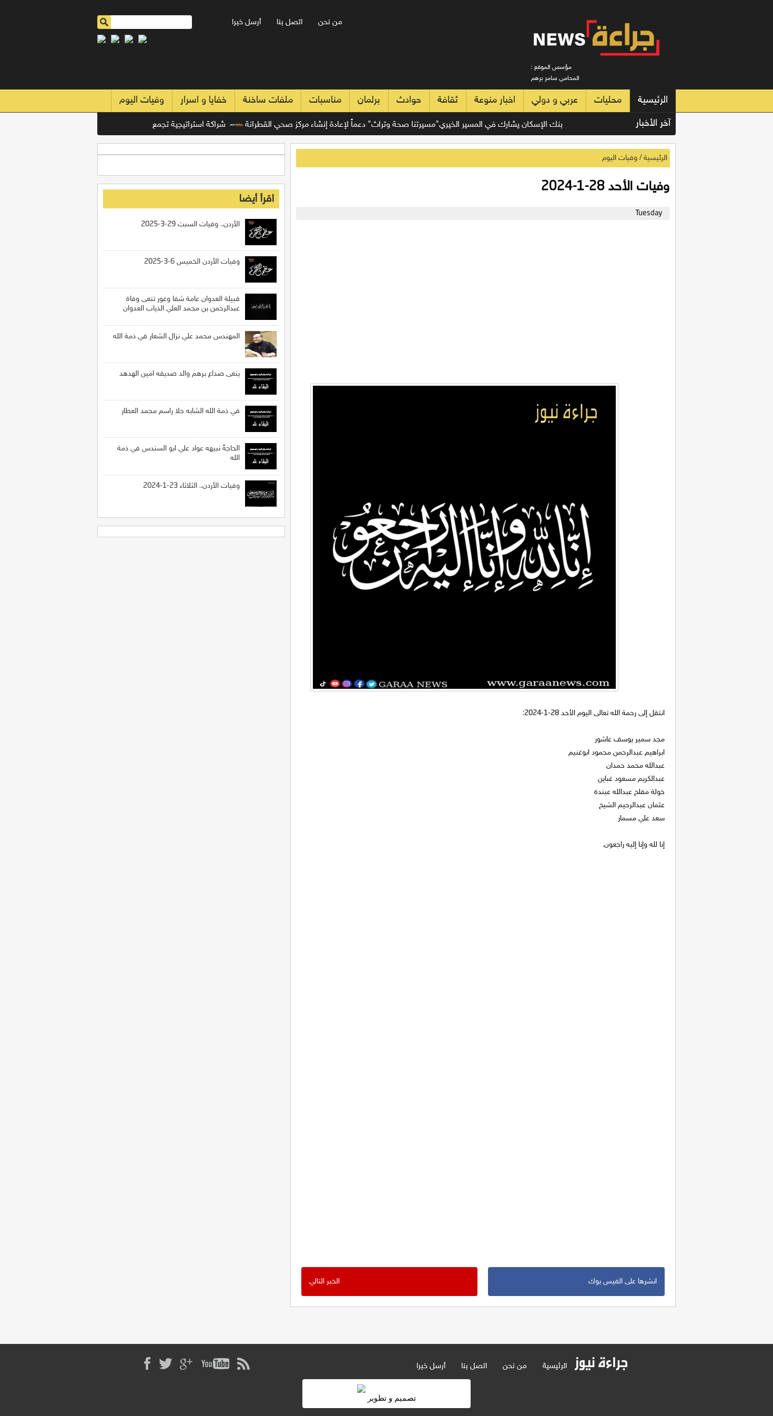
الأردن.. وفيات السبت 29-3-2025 (190, 224)
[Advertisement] (480, 299)
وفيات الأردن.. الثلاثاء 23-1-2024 (191, 485)
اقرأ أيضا (256, 199)
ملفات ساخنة (268, 100)
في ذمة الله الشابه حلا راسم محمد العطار (180, 411)
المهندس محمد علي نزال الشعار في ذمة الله (176, 336)
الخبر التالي (324, 1281)
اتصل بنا (289, 22)
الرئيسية (653, 100)
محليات (608, 100)
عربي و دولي (555, 100)
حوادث (408, 100)
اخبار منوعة (494, 100)
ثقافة (448, 100)
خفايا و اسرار (203, 100)
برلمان (369, 100)
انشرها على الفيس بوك (622, 1281)
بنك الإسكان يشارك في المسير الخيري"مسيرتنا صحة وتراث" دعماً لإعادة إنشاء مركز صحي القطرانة (421, 125)
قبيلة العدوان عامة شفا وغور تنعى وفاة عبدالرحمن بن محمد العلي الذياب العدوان (181, 304)
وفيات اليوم (141, 100)
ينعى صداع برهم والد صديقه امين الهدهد (179, 373)
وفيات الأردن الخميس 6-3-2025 (192, 261)
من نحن (330, 22)
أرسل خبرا (246, 22)
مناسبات (325, 100)
